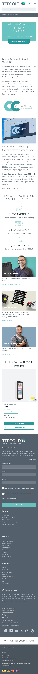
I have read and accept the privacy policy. (17, 494)
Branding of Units (7, 548)
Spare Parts (5, 583)
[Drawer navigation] (35, 3)
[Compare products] (11, 412)
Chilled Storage (7, 572)
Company (5, 479)
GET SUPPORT (6, 354)
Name (4, 471)
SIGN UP (19, 505)
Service (4, 552)
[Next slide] (35, 400)
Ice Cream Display (7, 577)
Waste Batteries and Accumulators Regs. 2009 (16, 663)
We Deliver (5, 545)
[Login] (30, 3)
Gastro (4, 581)
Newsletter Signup (8, 524)
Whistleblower (6, 665)
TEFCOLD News (7, 556)
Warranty (5, 554)
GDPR (4, 653)
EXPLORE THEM (7, 320)
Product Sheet (31, 400)
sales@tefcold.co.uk (12, 625)
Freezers (4, 574)
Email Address (7, 463)
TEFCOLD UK (6, 154)
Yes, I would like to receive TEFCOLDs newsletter (19, 488)
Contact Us (5, 515)
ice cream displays (23, 162)
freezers (5, 94)
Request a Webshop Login (10, 522)
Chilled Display (6, 570)
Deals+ (4, 568)
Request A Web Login (19, 41)
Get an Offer (6, 520)
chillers (32, 92)
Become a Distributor (8, 517)
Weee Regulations (7, 660)
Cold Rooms (6, 579)
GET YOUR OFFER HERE (9, 284)
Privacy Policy (12, 499)
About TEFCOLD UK (8, 541)
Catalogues (5, 550)
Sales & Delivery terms (9, 658)
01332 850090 (13, 623)
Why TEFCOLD (6, 543)
